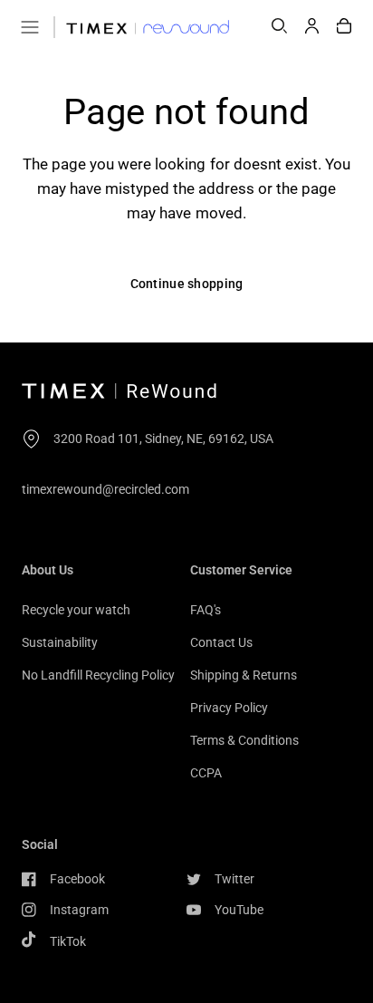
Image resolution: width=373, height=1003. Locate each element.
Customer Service (241, 570)
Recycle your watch (76, 610)
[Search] (279, 27)
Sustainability (60, 642)
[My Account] (312, 27)
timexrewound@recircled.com (105, 489)
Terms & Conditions (244, 740)
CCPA (206, 773)
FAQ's (205, 610)
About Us (47, 570)
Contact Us (221, 642)
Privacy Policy (229, 707)
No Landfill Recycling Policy (98, 675)
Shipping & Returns (243, 675)
